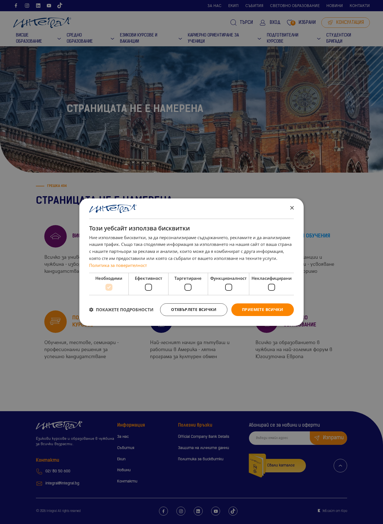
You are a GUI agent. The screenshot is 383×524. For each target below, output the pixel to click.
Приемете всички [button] (262, 309)
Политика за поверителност (118, 265)
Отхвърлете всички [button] (193, 309)
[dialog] (191, 262)
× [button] (292, 208)
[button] (121, 309)
